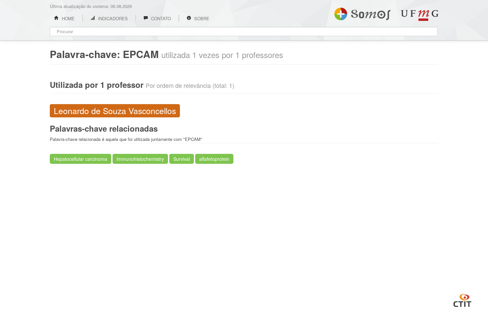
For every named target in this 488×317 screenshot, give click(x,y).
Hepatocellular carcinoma (80, 159)
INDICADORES (112, 18)
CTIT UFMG (462, 299)
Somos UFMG (362, 12)
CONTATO (160, 18)
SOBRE (201, 18)
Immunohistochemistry (140, 159)
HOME (67, 18)
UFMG (419, 15)
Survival (181, 159)
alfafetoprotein (214, 159)
